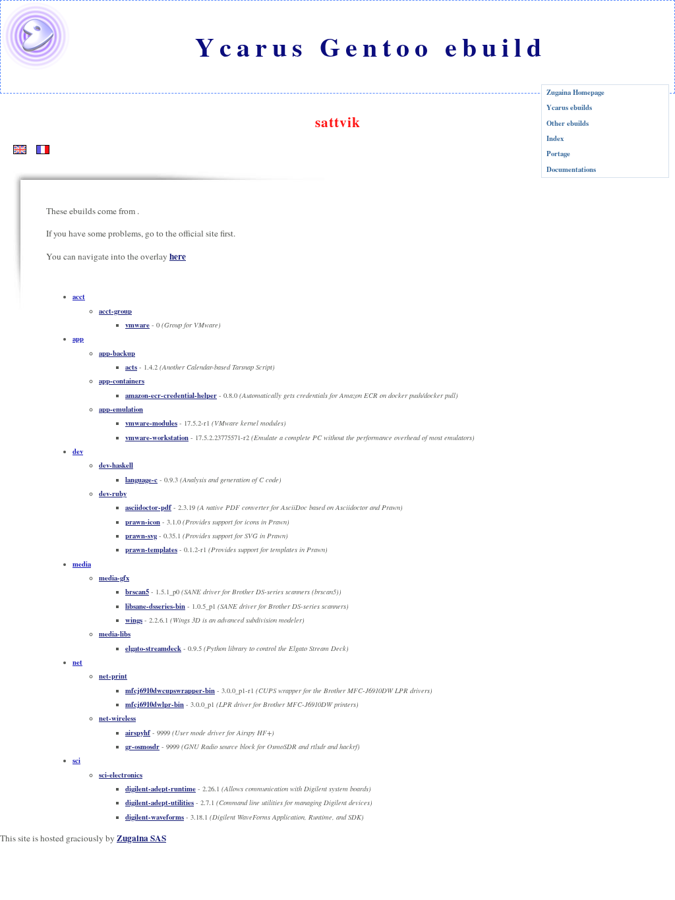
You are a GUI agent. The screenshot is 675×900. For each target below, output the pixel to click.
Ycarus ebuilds (569, 107)
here (177, 256)
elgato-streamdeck (153, 648)
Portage (558, 153)
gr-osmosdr (142, 746)
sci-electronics (120, 775)
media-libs (115, 634)
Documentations (571, 169)
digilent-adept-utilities (159, 802)
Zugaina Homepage (575, 92)
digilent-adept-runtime (160, 788)
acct (79, 296)
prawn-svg (141, 535)
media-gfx (114, 578)
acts (131, 367)
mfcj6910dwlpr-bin (154, 704)
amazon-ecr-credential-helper (171, 395)
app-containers (121, 381)
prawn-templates (151, 549)
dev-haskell (116, 465)
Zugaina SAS (141, 838)
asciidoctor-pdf (148, 507)
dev (78, 451)
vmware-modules (151, 423)
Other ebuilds (567, 123)
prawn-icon (142, 522)
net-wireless (117, 718)
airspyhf (137, 732)
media (82, 564)
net (77, 662)
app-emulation (121, 409)
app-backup (117, 353)
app (78, 338)
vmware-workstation (157, 437)
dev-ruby (113, 493)
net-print (113, 676)
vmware (137, 325)
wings (133, 620)
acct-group (115, 311)
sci (76, 760)
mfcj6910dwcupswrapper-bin (170, 690)
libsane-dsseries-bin (155, 606)
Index (555, 138)
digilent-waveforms (154, 817)
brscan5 (137, 591)
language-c (141, 479)
